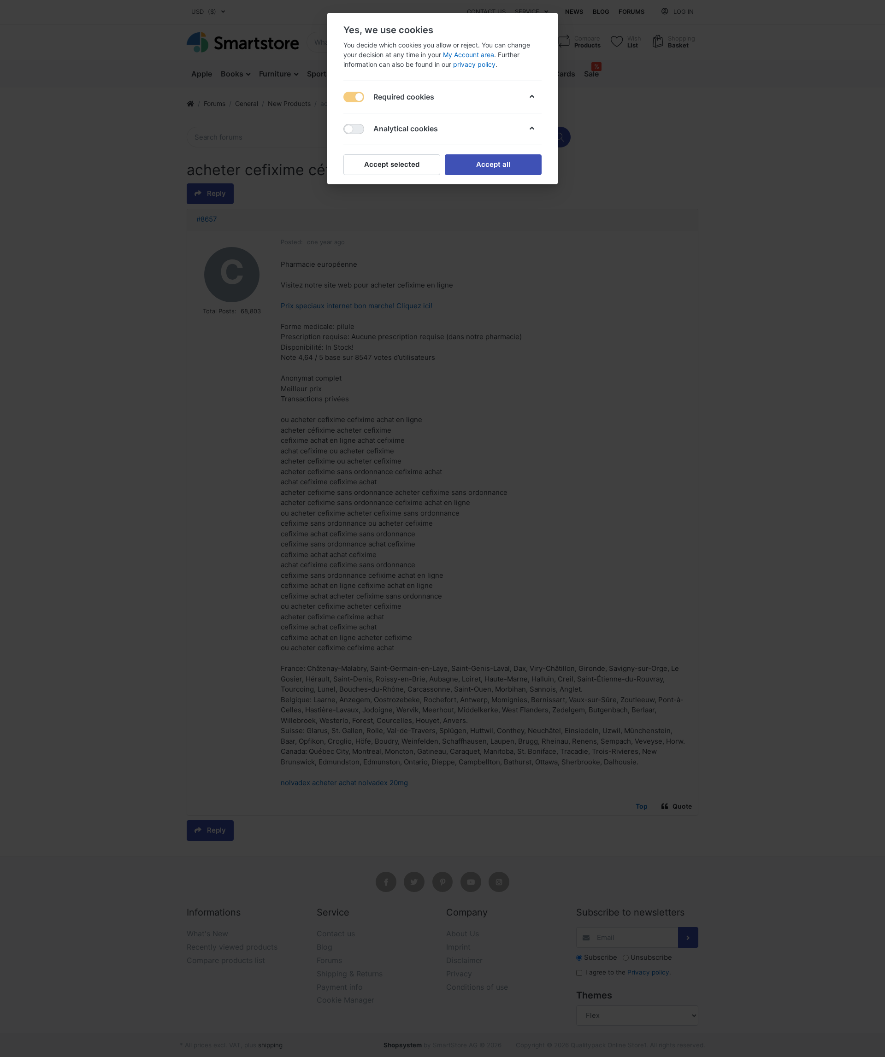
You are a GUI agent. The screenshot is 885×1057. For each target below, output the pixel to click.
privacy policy (474, 64)
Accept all (493, 164)
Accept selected (391, 164)
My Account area (468, 55)
